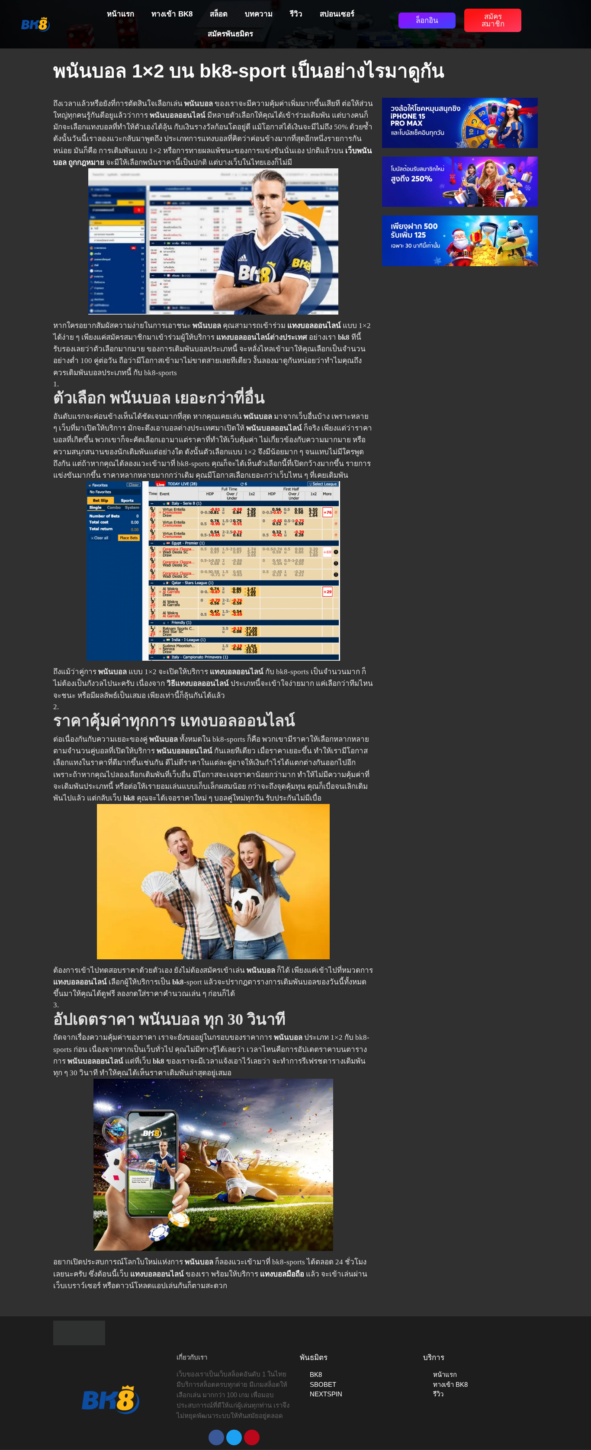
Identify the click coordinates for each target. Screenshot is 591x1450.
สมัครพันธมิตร (230, 34)
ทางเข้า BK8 (172, 14)
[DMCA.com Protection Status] (79, 1332)
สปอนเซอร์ (337, 14)
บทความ (259, 14)
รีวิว (296, 14)
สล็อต (219, 14)
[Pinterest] (252, 1437)
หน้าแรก (120, 14)
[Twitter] (234, 1437)
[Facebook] (216, 1437)
